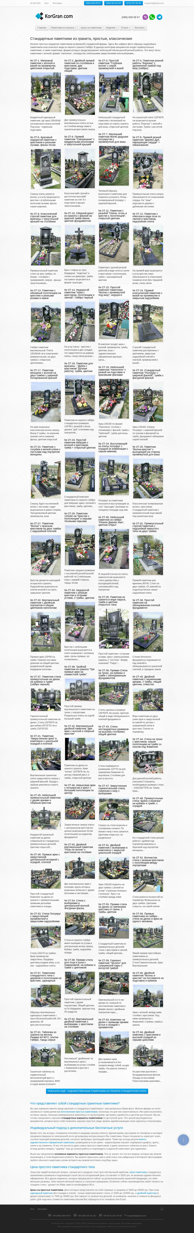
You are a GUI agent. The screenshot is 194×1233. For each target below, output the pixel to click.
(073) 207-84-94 (133, 3)
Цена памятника (138, 1172)
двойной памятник (147, 1193)
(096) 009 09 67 (131, 17)
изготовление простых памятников (79, 1112)
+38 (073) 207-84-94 (112, 1216)
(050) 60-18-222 (113, 3)
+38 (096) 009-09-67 (61, 1216)
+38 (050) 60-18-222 (87, 1216)
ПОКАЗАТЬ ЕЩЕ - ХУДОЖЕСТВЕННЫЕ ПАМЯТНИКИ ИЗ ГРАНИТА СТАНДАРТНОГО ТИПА (97, 1091)
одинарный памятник (41, 1193)
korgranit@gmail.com (136, 1216)
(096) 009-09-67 (93, 3)
